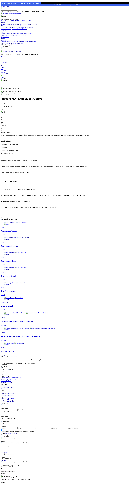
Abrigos (3, 24)
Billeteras (12, 41)
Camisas (3, 35)
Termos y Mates (15, 43)
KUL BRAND (26, 21)
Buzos (12, 25)
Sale (9, 21)
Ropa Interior (16, 27)
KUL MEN (14, 21)
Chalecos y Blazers (21, 24)
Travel (21, 43)
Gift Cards (4, 62)
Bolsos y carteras (5, 25)
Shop (6, 21)
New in (3, 21)
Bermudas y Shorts (17, 33)
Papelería (7, 43)
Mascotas (33, 41)
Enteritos (16, 25)
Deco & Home (19, 41)
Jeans (25, 25)
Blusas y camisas (32, 24)
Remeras (9, 27)
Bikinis (14, 24)
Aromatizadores (5, 41)
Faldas (21, 25)
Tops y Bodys (30, 27)
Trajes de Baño (5, 37)
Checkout (3, 460)
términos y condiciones (11, 433)
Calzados (29, 33)
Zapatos (24, 29)
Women (3, 61)
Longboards (27, 41)
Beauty (3, 65)
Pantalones (4, 27)
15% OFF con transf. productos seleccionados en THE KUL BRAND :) (21, 3)
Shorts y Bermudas (6, 29)
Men (2, 64)
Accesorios (8, 24)
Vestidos (19, 29)
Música (3, 43)
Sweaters (14, 29)
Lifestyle (3, 67)
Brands (20, 21)
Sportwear (23, 27)
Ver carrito (4, 452)
